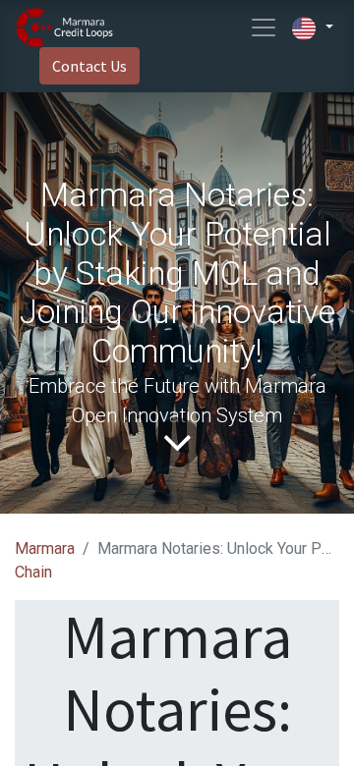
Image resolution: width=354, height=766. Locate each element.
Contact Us (89, 66)
